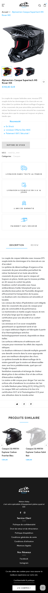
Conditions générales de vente (24, 537)
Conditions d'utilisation (24, 541)
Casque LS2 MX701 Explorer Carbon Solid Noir (36, 452)
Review (35, 245)
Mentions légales (24, 545)
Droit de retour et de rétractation (24, 528)
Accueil (5, 12)
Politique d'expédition (24, 533)
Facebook (24, 558)
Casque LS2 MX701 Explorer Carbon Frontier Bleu (10, 452)
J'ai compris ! (24, 588)
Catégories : (7, 156)
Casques (16, 156)
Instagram (24, 563)
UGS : (4, 152)
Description (16, 245)
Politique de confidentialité (24, 524)
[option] (24, 43)
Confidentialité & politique (24, 580)
